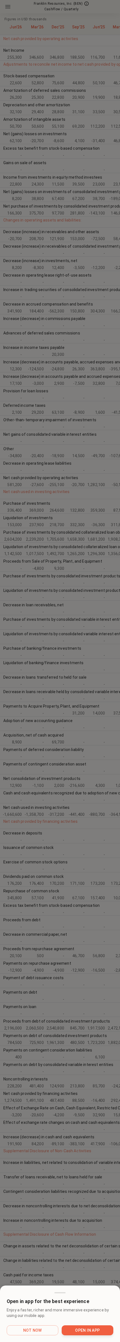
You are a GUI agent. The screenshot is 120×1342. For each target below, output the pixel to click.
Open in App (87, 1330)
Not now (32, 1330)
